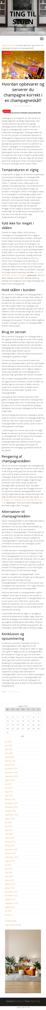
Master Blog (35, 1001)
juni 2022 (8, 915)
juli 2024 (8, 822)
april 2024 (9, 834)
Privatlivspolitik (10, 921)
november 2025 (11, 772)
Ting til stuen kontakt (13, 925)
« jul (22, 736)
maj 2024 (8, 830)
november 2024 (11, 807)
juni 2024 (8, 826)
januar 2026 (10, 765)
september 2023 (11, 857)
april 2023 (9, 876)
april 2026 (9, 753)
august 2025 (10, 780)
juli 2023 (8, 865)
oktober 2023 (10, 853)
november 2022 (11, 895)
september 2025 (11, 776)
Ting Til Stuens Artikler (14, 691)
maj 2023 (8, 872)
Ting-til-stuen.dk (8, 45)
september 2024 (11, 814)
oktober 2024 (10, 811)
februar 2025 (10, 799)
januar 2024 (10, 845)
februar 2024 (10, 842)
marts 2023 (9, 880)
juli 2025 (8, 784)
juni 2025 (8, 788)
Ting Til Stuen (23, 17)
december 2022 (11, 891)
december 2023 (11, 849)
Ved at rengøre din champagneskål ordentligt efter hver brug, (22, 500)
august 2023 (10, 861)
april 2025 (9, 795)
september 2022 (11, 903)
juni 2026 (8, 745)
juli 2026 (8, 741)
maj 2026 (8, 749)
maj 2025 (8, 791)
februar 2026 (10, 761)
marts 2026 (9, 757)
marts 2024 (9, 838)
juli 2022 (8, 911)
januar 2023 (10, 888)
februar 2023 (10, 884)
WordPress (18, 1001)
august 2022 (10, 907)
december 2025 (11, 768)
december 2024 (11, 803)
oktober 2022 (10, 899)
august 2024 (10, 818)
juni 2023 (8, 868)
